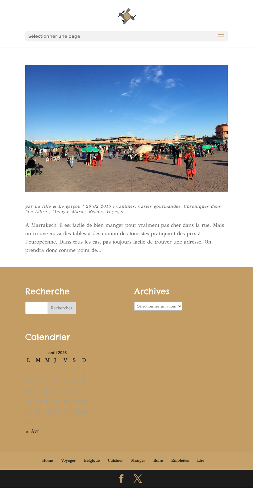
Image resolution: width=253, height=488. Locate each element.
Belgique (92, 460)
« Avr (32, 431)
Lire (200, 460)
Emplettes (180, 460)
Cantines (125, 206)
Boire (158, 460)
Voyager (115, 211)
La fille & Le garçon (58, 206)
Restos (96, 211)
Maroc (78, 211)
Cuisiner (115, 460)
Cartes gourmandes (159, 206)
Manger (60, 211)
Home (47, 460)
